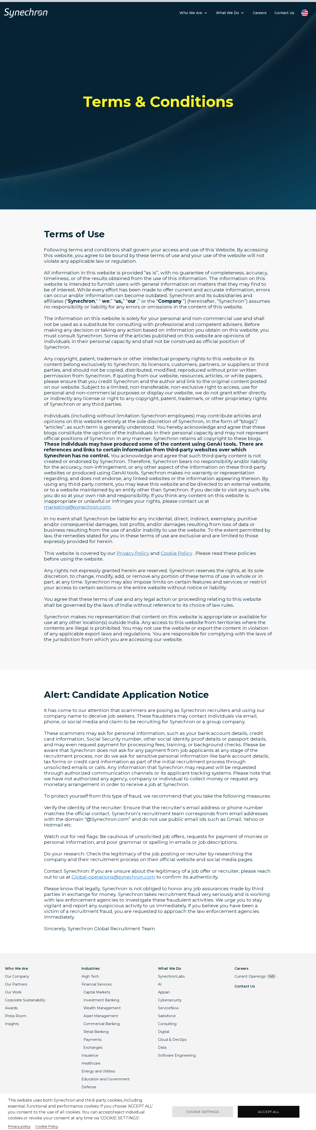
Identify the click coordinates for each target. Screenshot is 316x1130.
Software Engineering (177, 1055)
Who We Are (16, 968)
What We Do (169, 968)
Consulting (167, 1024)
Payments (92, 1039)
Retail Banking (96, 1031)
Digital (163, 1031)
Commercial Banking (101, 1024)
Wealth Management (102, 1008)
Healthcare (90, 1063)
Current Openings (254, 976)
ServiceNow (168, 1008)
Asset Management (100, 1016)
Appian (164, 992)
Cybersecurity (170, 1000)
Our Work (13, 992)
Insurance (89, 1055)
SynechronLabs (171, 976)
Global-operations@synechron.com (113, 877)
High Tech (90, 976)
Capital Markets (96, 992)
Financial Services (96, 984)
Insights (12, 1024)
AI (160, 984)
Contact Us (245, 986)
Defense (88, 1087)
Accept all (268, 1112)
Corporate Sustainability (25, 1000)
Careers (242, 968)
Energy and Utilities (98, 1071)
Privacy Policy (133, 553)
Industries (90, 968)
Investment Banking (101, 1000)
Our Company (17, 976)
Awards (11, 1008)
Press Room (15, 1016)
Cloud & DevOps (172, 1039)
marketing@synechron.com (77, 507)
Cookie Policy (176, 553)
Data (162, 1047)
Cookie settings (202, 1112)
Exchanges (92, 1047)
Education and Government (105, 1079)
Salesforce (167, 1016)
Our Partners (16, 984)
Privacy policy (19, 1126)
